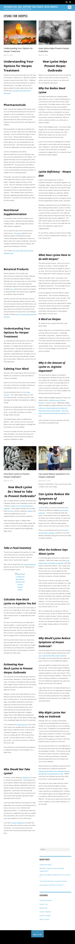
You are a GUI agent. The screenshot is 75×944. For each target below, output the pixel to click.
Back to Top (37, 934)
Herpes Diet (43, 908)
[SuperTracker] (20, 582)
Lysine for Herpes (45, 915)
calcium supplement (18, 823)
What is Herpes (44, 919)
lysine (11, 511)
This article (17, 233)
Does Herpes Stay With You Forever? (52, 885)
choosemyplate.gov (29, 564)
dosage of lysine (22, 724)
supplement (26, 777)
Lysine (41, 507)
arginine (30, 511)
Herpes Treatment (45, 912)
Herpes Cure (44, 904)
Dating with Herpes (46, 864)
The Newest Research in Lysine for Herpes (53, 881)
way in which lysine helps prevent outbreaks (53, 655)
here (11, 289)
